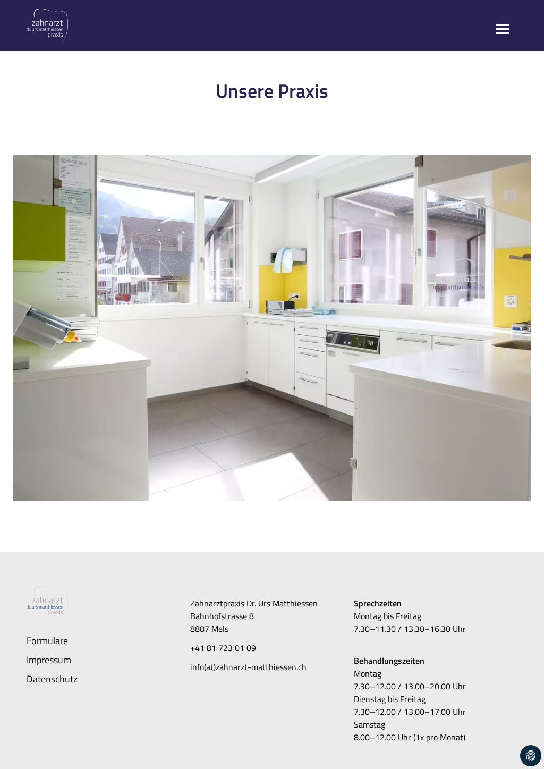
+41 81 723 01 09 (223, 648)
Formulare (47, 640)
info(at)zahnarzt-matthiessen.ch (248, 667)
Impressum (49, 659)
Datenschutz (52, 678)
